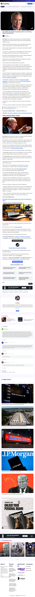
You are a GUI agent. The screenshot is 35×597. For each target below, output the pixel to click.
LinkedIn (6, 238)
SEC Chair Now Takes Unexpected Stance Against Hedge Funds (11, 320)
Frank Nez (7, 35)
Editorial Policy (28, 568)
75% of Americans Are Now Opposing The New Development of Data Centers (14, 426)
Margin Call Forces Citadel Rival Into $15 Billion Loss (17, 555)
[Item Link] (17, 549)
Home (1, 10)
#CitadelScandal (13, 107)
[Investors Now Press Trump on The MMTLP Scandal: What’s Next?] (17, 483)
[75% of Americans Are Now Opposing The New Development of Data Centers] (17, 416)
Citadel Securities (21, 290)
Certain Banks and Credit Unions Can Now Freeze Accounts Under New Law (12, 6)
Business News (5, 10)
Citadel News (15, 290)
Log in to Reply (4, 359)
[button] (29, 3)
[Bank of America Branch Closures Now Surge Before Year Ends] (17, 438)
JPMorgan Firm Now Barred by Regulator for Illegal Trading (11, 471)
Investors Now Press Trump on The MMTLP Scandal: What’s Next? (12, 494)
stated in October (23, 168)
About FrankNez (28, 570)
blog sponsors (18, 227)
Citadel (12, 290)
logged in (7, 372)
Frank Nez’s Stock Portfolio (17, 248)
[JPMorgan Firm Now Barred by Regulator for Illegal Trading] (17, 461)
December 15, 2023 (15, 108)
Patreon (20, 255)
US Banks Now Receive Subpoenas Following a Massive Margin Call (13, 404)
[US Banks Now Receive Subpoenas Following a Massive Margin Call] (17, 393)
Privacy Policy (28, 566)
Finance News (26, 290)
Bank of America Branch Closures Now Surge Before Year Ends (12, 449)
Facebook (27, 236)
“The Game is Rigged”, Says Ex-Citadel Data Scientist (20, 113)
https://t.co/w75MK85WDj (7, 107)
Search (3, 282)
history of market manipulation (9, 77)
